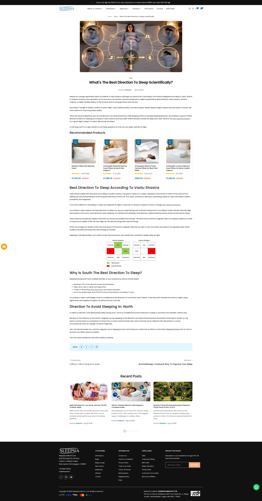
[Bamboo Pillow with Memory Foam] (84, 151)
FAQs (120, 480)
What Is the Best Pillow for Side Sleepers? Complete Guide (127, 406)
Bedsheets (99, 470)
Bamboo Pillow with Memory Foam (83, 167)
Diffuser (98, 473)
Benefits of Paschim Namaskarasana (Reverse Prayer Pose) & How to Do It (172, 406)
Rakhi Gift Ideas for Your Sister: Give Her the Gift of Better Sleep (88, 406)
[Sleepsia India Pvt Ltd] (66, 8)
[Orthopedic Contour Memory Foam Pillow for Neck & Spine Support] (178, 151)
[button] (93, 2)
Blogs (97, 459)
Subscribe (194, 465)
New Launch (99, 466)
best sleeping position (181, 119)
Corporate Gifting (148, 459)
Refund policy (123, 473)
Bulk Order (145, 463)
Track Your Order (125, 466)
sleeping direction (173, 205)
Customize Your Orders (150, 473)
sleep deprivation (96, 290)
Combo (98, 477)
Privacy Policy (123, 463)
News (116, 16)
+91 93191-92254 (65, 469)
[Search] (189, 8)
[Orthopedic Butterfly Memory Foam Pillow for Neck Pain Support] (115, 151)
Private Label (146, 470)
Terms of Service (125, 470)
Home (110, 16)
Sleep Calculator (148, 466)
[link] (81, 347)
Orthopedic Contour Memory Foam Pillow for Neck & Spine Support (178, 168)
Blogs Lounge (100, 463)
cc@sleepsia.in (64, 471)
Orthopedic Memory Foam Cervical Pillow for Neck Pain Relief (146, 168)
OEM (143, 456)
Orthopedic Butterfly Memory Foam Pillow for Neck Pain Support (115, 168)
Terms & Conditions (126, 459)
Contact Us (123, 456)
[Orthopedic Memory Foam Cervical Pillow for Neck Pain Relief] (147, 151)
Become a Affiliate (148, 477)
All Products (99, 456)
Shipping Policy (124, 477)
